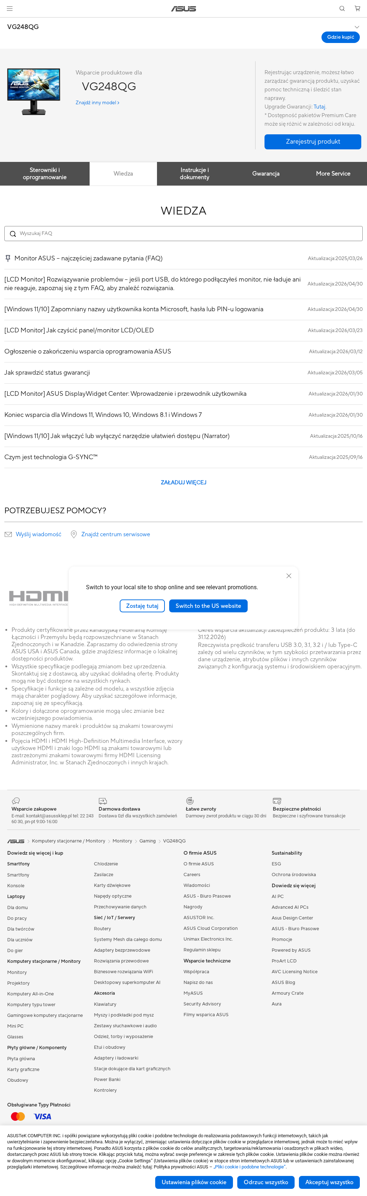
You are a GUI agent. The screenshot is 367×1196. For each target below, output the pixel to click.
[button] (9, 8)
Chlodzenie (106, 864)
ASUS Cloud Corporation (211, 928)
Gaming (147, 841)
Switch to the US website (208, 605)
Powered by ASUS (291, 950)
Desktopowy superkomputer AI (127, 982)
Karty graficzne (23, 1069)
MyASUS (193, 993)
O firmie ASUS (199, 864)
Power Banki (107, 1079)
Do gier (15, 951)
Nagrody (193, 907)
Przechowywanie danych (120, 907)
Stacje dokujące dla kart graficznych (132, 1069)
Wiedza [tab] (123, 173)
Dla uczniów (20, 940)
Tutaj (319, 107)
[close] (289, 575)
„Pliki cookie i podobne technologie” (250, 1166)
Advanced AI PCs (290, 907)
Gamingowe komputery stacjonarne (45, 1015)
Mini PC (15, 1026)
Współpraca (196, 972)
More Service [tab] (333, 173)
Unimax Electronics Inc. (208, 939)
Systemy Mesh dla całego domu (128, 939)
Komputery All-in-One (30, 994)
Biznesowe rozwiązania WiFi (123, 972)
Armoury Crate (288, 993)
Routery (102, 929)
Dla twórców (20, 929)
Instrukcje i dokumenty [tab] (194, 174)
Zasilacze (103, 875)
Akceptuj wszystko (329, 1182)
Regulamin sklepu (202, 950)
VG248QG (23, 27)
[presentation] (8, 534)
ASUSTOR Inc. (199, 918)
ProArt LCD (284, 961)
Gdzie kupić (340, 37)
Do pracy (17, 918)
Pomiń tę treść (8, 22)
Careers (192, 875)
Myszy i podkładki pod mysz (124, 1015)
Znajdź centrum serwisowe (115, 534)
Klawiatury (105, 1004)
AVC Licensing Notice (295, 972)
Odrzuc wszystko (266, 1182)
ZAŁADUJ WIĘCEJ (183, 482)
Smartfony (18, 875)
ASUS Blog (283, 982)
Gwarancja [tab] (266, 173)
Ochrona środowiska (294, 875)
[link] (183, 8)
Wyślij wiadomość (38, 534)
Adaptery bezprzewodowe (122, 950)
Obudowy (17, 1080)
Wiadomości (197, 885)
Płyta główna (21, 1059)
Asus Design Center (292, 918)
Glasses (15, 1037)
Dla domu (17, 908)
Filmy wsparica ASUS (206, 1015)
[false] (312, 141)
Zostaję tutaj (142, 605)
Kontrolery (105, 1090)
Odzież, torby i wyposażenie (123, 1036)
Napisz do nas (198, 982)
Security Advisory (202, 1004)
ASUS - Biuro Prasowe (207, 896)
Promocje (282, 939)
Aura (277, 1004)
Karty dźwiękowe (112, 885)
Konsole (15, 886)
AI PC (278, 896)
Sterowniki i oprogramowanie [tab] (45, 174)
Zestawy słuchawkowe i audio (125, 1026)
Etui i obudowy (109, 1047)
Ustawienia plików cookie (194, 1182)
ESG (276, 864)
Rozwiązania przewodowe (121, 961)
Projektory (18, 983)
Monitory (17, 972)
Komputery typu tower (31, 1005)
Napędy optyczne (113, 896)
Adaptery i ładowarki (116, 1058)
